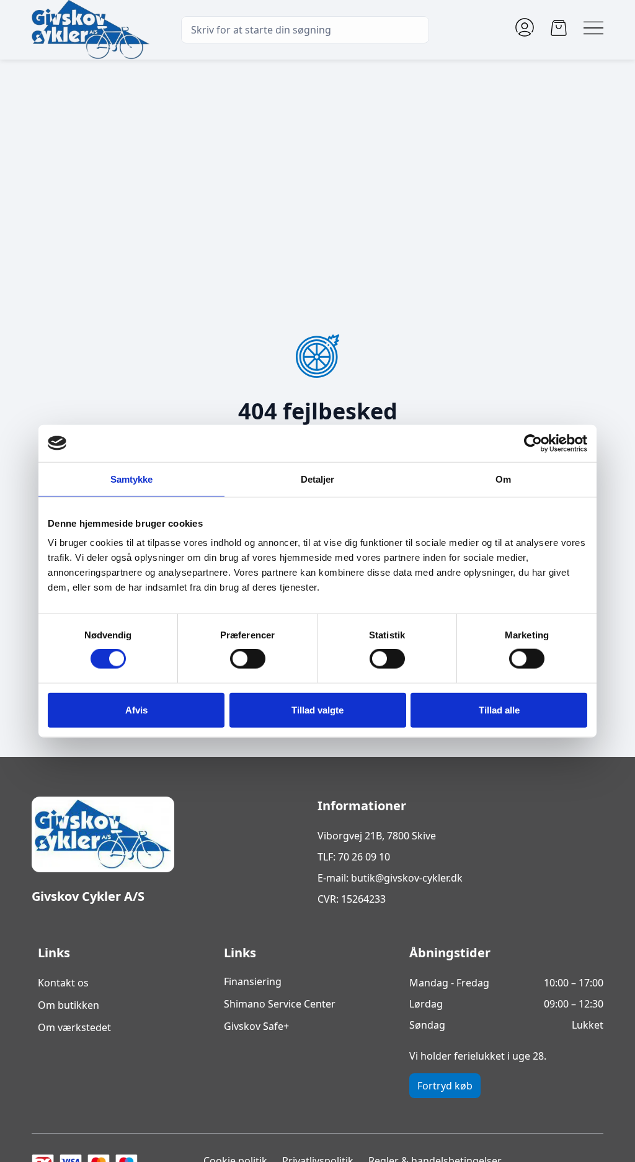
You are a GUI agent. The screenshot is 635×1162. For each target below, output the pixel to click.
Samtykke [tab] (131, 478)
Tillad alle (499, 709)
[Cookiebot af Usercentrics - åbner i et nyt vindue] (533, 443)
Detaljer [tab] (318, 478)
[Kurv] (559, 28)
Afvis (136, 709)
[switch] (247, 659)
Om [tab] (503, 478)
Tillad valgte (317, 709)
